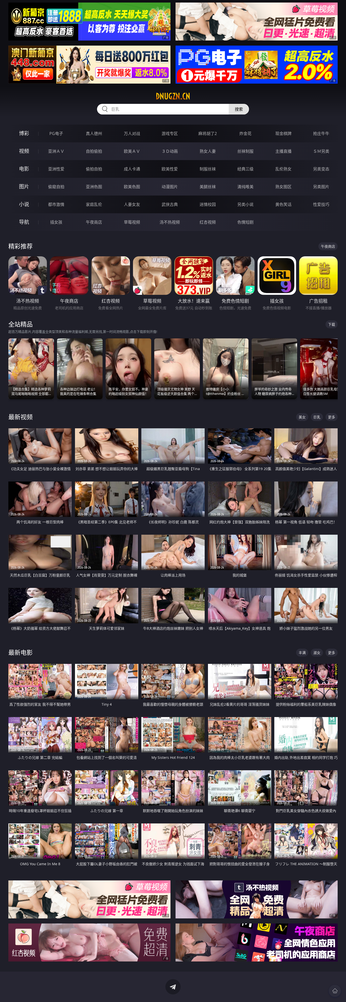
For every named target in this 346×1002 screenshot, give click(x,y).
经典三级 (245, 169)
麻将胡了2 (207, 133)
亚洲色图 (94, 186)
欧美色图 (132, 186)
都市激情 (56, 204)
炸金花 (245, 133)
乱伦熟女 (283, 169)
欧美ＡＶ (132, 151)
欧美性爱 (170, 169)
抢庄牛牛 (321, 133)
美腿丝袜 (208, 186)
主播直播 (283, 151)
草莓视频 (132, 222)
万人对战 (132, 133)
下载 (331, 324)
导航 (24, 222)
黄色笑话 (283, 204)
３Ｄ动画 (170, 151)
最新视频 (20, 417)
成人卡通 (132, 169)
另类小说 (245, 204)
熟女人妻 (208, 151)
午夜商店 (94, 222)
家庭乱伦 (94, 204)
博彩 (24, 133)
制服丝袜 (208, 169)
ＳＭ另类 (321, 151)
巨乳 (316, 417)
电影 (24, 168)
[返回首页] (335, 991)
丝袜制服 (245, 151)
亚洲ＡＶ (56, 151)
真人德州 (94, 133)
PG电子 (56, 133)
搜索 (239, 109)
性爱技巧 (321, 204)
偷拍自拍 (94, 169)
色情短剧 (245, 222)
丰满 (302, 652)
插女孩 (56, 222)
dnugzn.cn (173, 96)
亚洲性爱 (56, 169)
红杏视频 (208, 222)
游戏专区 (170, 133)
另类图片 (321, 186)
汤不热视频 (170, 222)
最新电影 (20, 652)
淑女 (316, 652)
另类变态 (321, 169)
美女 (302, 417)
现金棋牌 (283, 133)
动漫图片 (170, 186)
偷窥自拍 (56, 186)
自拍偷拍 (94, 151)
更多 (331, 417)
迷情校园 (208, 204)
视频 (24, 151)
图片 (24, 186)
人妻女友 (132, 204)
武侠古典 (170, 204)
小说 (24, 204)
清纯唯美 (245, 186)
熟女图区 (283, 186)
